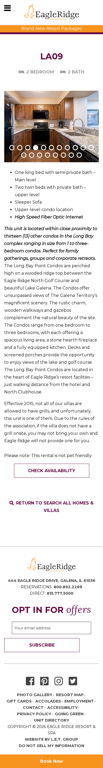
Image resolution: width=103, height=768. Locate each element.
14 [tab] (39, 155)
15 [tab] (47, 155)
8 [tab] (67, 147)
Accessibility (62, 707)
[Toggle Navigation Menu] (7, 8)
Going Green (69, 714)
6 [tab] (51, 147)
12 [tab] (23, 155)
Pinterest (44, 681)
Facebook (30, 681)
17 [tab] (63, 155)
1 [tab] (12, 147)
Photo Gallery (34, 694)
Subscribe (42, 645)
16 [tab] (55, 155)
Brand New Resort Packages (51, 28)
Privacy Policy (34, 714)
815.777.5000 (60, 593)
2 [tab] (19, 147)
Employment (79, 701)
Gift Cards (19, 701)
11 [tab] (91, 147)
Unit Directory (51, 720)
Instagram (58, 681)
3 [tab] (27, 147)
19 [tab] (79, 155)
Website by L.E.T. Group (51, 739)
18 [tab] (71, 155)
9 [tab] (75, 147)
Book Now (51, 761)
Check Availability (51, 470)
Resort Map (70, 694)
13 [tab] (31, 155)
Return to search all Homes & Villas (54, 507)
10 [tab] (83, 147)
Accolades (48, 701)
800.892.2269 (68, 587)
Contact (33, 707)
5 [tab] (43, 147)
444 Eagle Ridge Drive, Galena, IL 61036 (51, 580)
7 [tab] (59, 147)
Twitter (72, 681)
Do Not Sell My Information (51, 745)
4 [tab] (35, 147)
